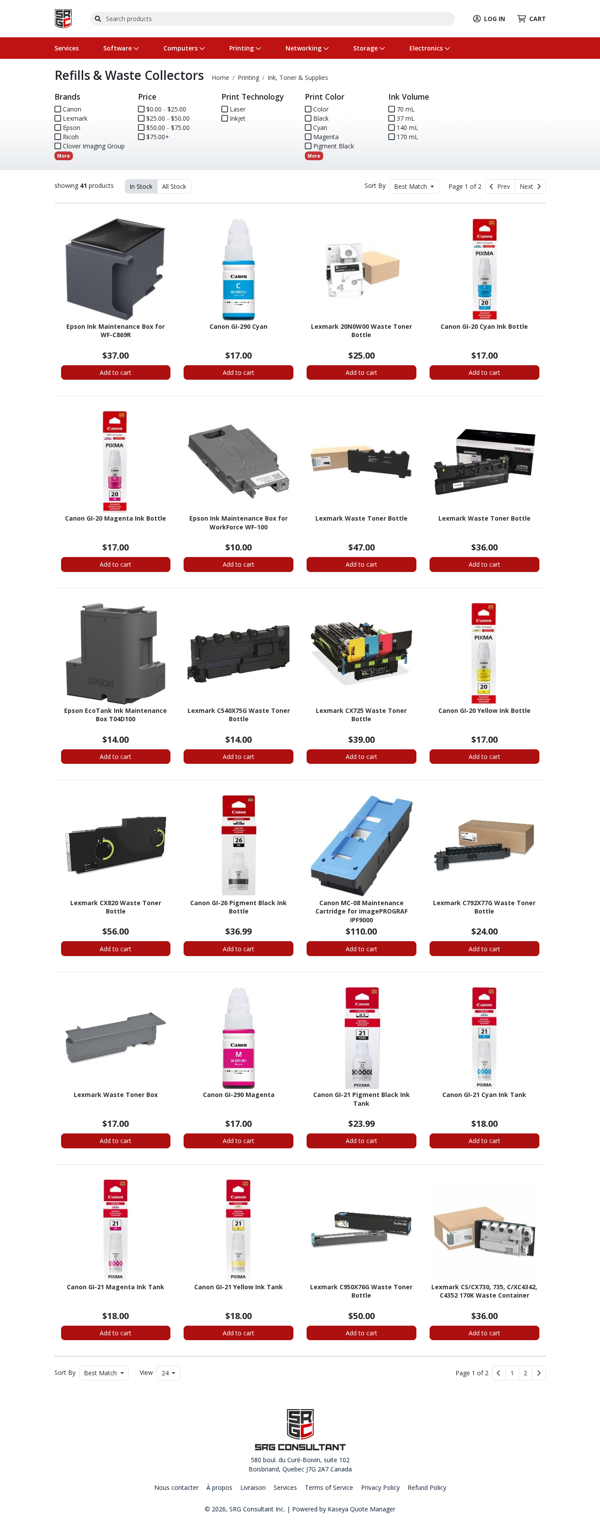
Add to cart (115, 372)
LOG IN (494, 18)
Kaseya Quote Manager (361, 1509)
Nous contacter (176, 1487)
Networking (304, 48)
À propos (219, 1487)
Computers (181, 48)
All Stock (174, 186)
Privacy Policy (380, 1487)
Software (118, 48)
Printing (242, 48)
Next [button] (528, 186)
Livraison (253, 1487)
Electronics (427, 48)
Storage (366, 48)
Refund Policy (427, 1487)
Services (66, 48)
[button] (512, 1373)
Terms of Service (329, 1487)
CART (537, 18)
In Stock (141, 186)
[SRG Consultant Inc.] (63, 18)
